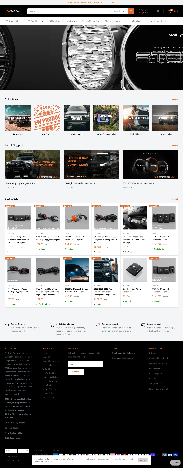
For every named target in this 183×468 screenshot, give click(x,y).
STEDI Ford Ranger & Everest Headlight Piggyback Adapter (48, 238)
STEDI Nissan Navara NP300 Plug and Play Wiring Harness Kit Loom (105, 240)
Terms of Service (49, 389)
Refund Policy (48, 393)
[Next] (178, 118)
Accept (142, 460)
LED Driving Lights (12, 21)
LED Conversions (111, 21)
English (8, 451)
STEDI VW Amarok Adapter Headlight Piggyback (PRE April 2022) (17, 292)
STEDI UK (155, 233)
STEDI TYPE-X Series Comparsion (139, 183)
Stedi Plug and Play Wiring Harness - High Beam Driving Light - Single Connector (47, 292)
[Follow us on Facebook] (36, 455)
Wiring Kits (46, 369)
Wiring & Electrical (89, 21)
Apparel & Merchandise (134, 21)
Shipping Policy (48, 385)
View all (175, 99)
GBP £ (22, 451)
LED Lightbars (48, 365)
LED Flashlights (54, 21)
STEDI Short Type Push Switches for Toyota (160, 238)
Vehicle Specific (157, 21)
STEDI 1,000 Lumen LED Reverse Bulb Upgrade (74, 238)
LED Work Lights (33, 21)
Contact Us (46, 357)
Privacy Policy (48, 397)
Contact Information (50, 361)
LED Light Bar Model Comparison (80, 183)
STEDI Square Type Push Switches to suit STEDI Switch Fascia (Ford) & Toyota (18, 240)
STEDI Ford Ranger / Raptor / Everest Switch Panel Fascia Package (134, 240)
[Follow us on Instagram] (41, 455)
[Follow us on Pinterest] (46, 455)
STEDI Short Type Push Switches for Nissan (160, 290)
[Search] (131, 11)
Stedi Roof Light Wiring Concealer (132, 290)
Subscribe (76, 371)
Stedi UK (10, 233)
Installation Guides (50, 381)
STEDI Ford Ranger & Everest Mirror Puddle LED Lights (76, 290)
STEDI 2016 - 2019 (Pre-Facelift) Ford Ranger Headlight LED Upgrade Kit (104, 292)
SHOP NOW (169, 77)
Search (45, 353)
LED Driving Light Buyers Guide (20, 183)
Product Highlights (50, 377)
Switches (71, 21)
